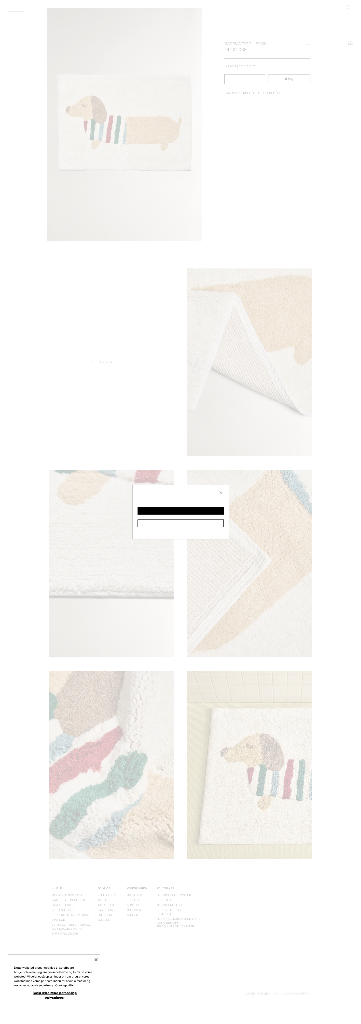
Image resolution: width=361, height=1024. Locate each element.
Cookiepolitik (64, 985)
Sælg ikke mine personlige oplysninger (55, 995)
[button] (181, 511)
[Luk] (96, 960)
